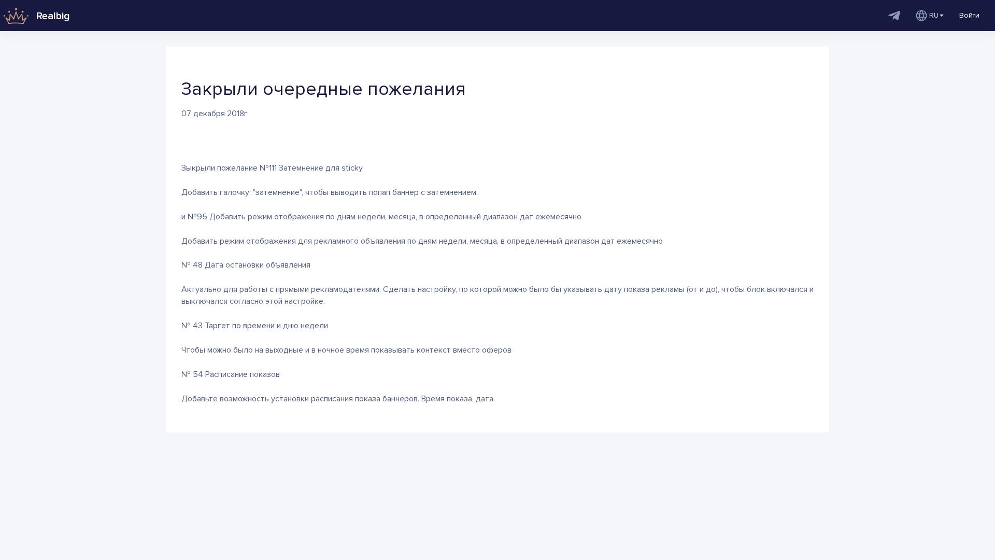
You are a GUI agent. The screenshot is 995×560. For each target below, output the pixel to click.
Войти (969, 15)
